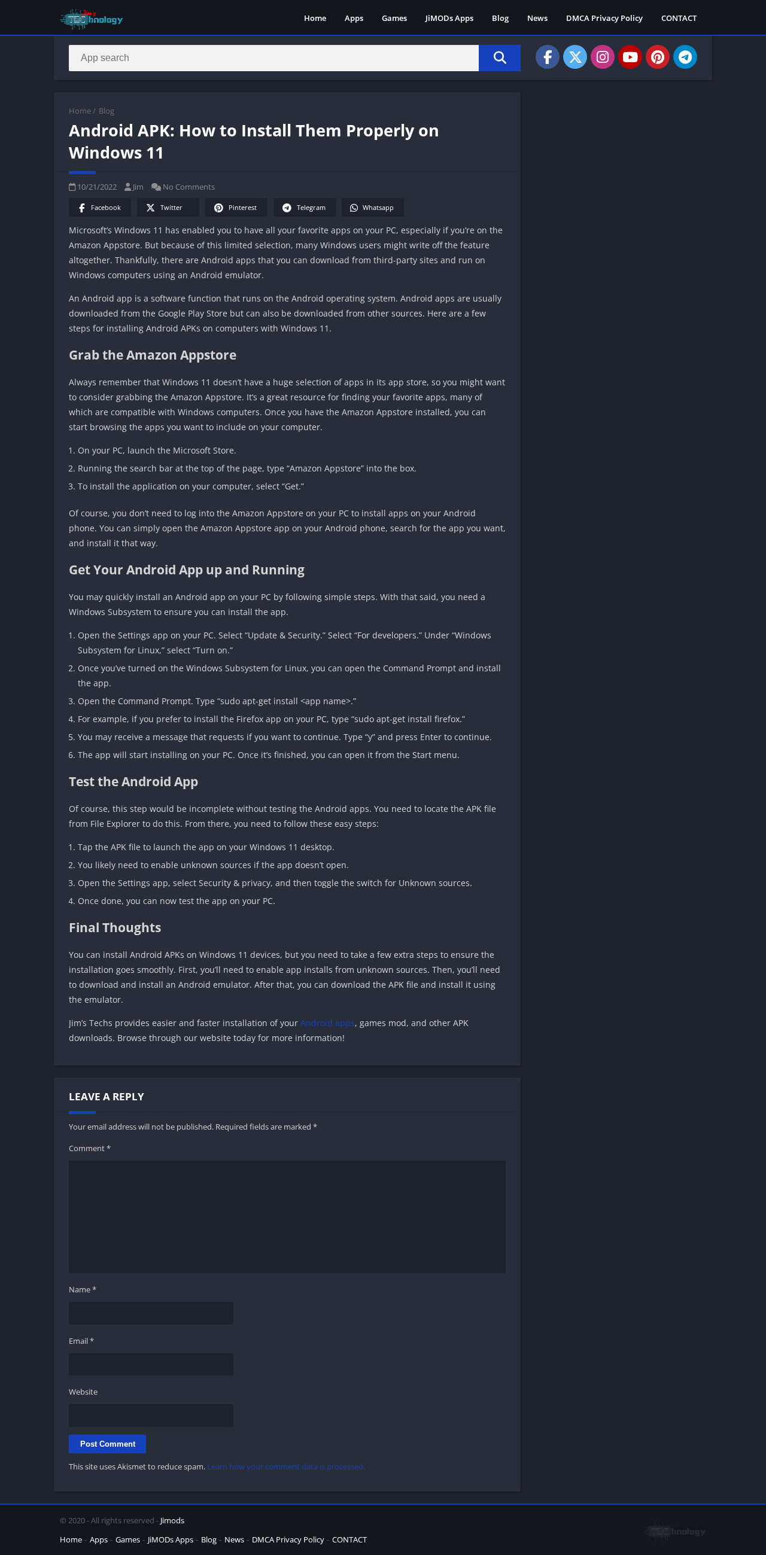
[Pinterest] (658, 57)
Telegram (311, 207)
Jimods (172, 1520)
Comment (90, 1148)
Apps (354, 18)
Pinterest (243, 207)
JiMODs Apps (449, 18)
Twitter (171, 207)
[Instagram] (603, 57)
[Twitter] (575, 57)
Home (315, 18)
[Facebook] (548, 57)
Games (394, 18)
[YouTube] (630, 57)
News (537, 18)
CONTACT (679, 18)
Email (81, 1340)
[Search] (500, 58)
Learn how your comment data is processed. (286, 1466)
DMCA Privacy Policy (604, 18)
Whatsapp (378, 207)
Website (83, 1391)
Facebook (106, 207)
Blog (500, 18)
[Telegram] (685, 57)
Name (82, 1289)
